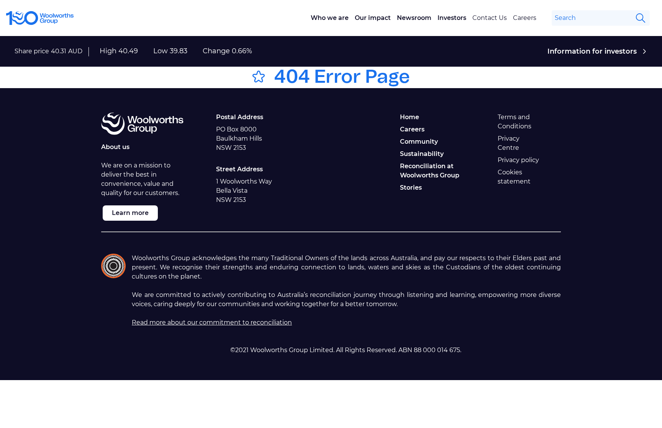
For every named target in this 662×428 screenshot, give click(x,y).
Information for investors (592, 51)
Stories (411, 187)
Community (419, 141)
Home (409, 117)
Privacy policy (518, 160)
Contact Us (489, 17)
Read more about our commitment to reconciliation (212, 322)
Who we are (330, 17)
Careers (524, 17)
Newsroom (414, 17)
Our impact (373, 17)
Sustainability (422, 153)
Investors (452, 17)
